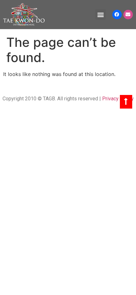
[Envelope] (128, 14)
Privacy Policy (118, 99)
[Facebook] (117, 14)
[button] (100, 14)
